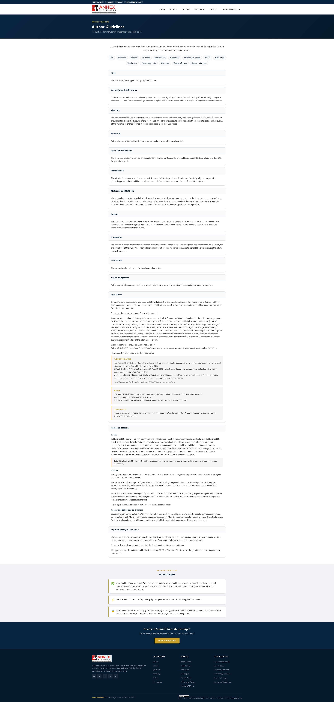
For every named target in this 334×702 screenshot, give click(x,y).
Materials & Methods (192, 58)
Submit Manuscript (231, 9)
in (94, 676)
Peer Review (185, 666)
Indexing (156, 674)
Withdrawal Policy (188, 682)
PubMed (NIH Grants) (133, 2)
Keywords (146, 58)
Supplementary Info (199, 63)
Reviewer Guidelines (222, 682)
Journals (186, 9)
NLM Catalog (98, 2)
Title (111, 58)
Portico (119, 2)
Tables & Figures (180, 63)
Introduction (174, 58)
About (173, 9)
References (165, 63)
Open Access (186, 662)
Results (207, 58)
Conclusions (132, 63)
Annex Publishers (98, 698)
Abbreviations (160, 58)
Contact (212, 9)
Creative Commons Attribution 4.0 (229, 698)
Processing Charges (222, 674)
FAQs (155, 678)
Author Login (219, 666)
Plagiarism (185, 670)
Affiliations (122, 58)
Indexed (110, 2)
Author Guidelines (221, 670)
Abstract (134, 58)
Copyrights (185, 674)
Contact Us (157, 682)
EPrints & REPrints (188, 686)
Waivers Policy (220, 678)
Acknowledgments (149, 63)
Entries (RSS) (129, 698)
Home (162, 9)
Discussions (220, 58)
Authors (199, 9)
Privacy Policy (186, 678)
